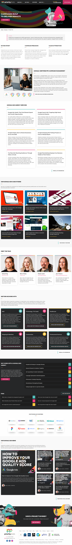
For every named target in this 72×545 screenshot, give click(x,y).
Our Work (34, 2)
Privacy (46, 539)
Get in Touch (67, 2)
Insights (37, 530)
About (30, 530)
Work (27, 530)
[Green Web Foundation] (56, 534)
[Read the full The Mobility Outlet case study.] (36, 197)
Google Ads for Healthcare (57, 324)
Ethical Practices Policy (40, 539)
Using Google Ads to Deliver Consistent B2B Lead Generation (35, 233)
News (34, 530)
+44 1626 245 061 (10, 536)
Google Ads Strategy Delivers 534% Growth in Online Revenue (36, 208)
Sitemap (56, 539)
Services (5, 29)
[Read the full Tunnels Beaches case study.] (60, 222)
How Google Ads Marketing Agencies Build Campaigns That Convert (62, 488)
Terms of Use (51, 539)
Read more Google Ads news (63, 498)
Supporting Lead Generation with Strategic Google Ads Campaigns (12, 208)
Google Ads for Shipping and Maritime (11, 346)
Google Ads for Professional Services (59, 346)
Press (40, 530)
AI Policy (26, 539)
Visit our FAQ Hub (66, 393)
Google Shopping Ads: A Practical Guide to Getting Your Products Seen (63, 464)
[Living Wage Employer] (38, 534)
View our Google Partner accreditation (44, 94)
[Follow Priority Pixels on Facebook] (10, 541)
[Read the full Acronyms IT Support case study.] (12, 222)
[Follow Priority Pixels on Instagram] (12, 541)
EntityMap (61, 539)
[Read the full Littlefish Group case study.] (12, 197)
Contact (52, 530)
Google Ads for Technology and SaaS (35, 326)
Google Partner (44, 75)
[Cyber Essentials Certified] (25, 534)
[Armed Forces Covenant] (50, 534)
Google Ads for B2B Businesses (10, 326)
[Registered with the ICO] (30, 534)
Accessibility (21, 539)
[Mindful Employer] (45, 534)
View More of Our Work (65, 242)
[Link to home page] (9, 532)
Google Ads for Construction (34, 346)
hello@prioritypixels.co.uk (10, 538)
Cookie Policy (32, 539)
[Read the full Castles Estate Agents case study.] (60, 197)
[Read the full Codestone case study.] (36, 222)
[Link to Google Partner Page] (21, 534)
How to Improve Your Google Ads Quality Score (15, 476)
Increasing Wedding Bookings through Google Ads (56, 233)
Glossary (44, 530)
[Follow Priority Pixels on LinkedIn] (7, 541)
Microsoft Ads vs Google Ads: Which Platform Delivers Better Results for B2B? (44, 464)
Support (48, 530)
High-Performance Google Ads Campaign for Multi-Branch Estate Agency (59, 208)
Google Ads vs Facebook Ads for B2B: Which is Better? (44, 487)
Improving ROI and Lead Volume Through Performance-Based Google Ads (11, 233)
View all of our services (58, 170)
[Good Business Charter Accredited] (34, 534)
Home (2, 29)
